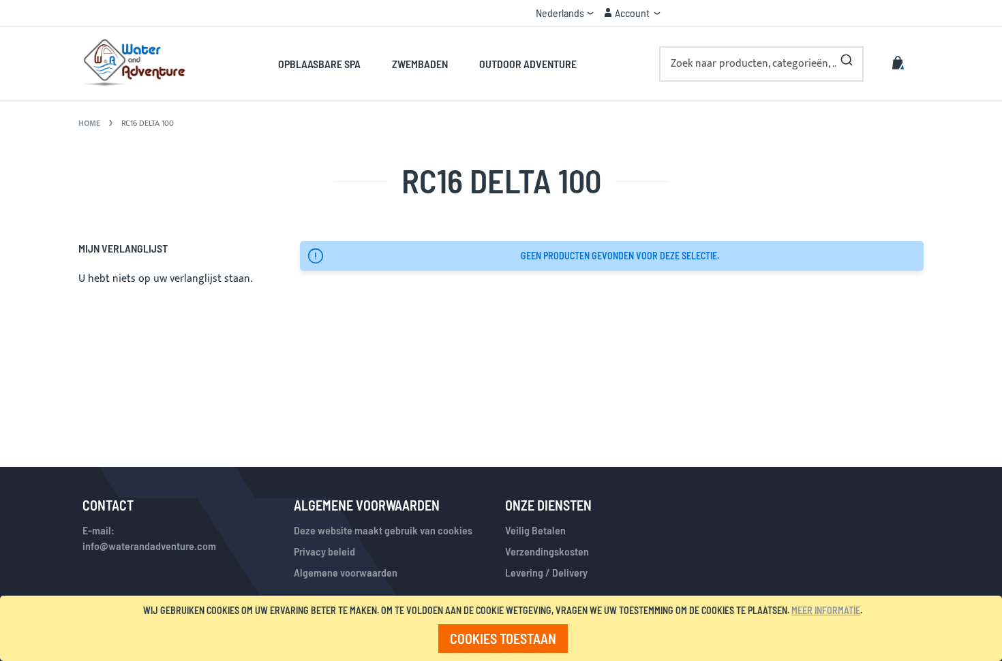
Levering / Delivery (546, 572)
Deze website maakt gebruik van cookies (383, 529)
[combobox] (761, 64)
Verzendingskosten (547, 551)
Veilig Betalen (535, 529)
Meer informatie (825, 610)
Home (90, 123)
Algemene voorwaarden (345, 572)
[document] (503, 628)
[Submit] (847, 57)
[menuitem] (327, 64)
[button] (565, 13)
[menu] (427, 64)
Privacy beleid (324, 551)
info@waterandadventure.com (149, 545)
